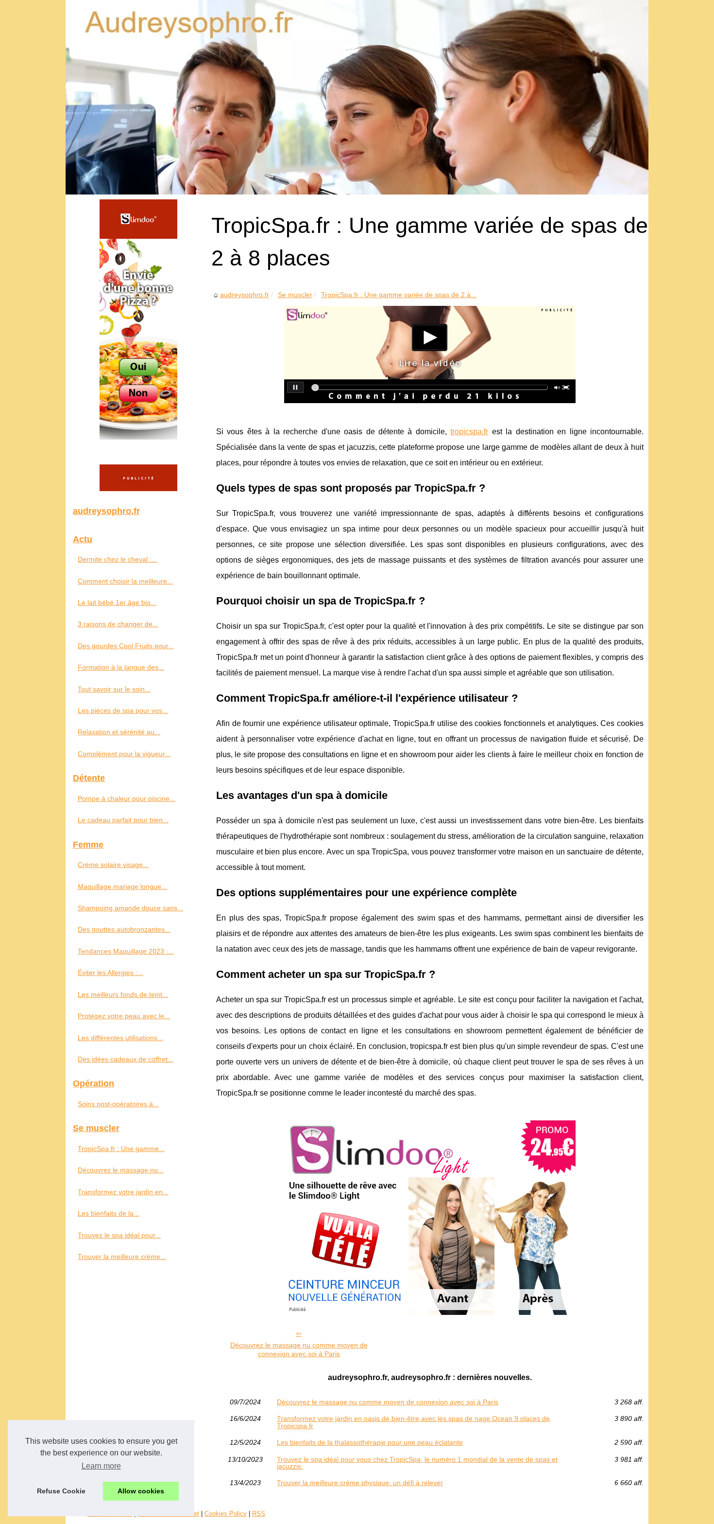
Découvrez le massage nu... (121, 1170)
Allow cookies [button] (141, 1491)
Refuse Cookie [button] (61, 1491)
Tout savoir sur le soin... (114, 689)
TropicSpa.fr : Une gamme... (121, 1148)
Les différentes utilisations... (120, 1038)
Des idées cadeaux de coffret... (125, 1059)
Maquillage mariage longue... (122, 886)
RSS (258, 1513)
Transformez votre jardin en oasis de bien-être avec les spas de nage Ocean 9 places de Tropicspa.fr (413, 1422)
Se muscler (295, 295)
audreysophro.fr (244, 295)
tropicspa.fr (469, 431)
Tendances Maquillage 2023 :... (126, 951)
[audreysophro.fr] (357, 97)
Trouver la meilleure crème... (122, 1256)
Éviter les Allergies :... (110, 972)
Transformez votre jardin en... (123, 1192)
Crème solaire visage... (113, 864)
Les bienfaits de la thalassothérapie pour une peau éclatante (370, 1442)
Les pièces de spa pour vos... (123, 710)
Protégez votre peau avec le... (124, 1016)
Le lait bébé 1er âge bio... (117, 602)
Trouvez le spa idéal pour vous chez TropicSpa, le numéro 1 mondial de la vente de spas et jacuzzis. (417, 1463)
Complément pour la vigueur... (124, 754)
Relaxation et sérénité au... (119, 732)
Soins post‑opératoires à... (118, 1104)
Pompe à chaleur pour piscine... (126, 798)
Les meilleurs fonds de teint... (123, 994)
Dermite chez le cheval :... (117, 559)
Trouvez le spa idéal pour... (119, 1235)
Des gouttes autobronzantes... (124, 929)
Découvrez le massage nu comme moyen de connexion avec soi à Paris (299, 1349)
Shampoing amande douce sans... (130, 908)
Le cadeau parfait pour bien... (123, 820)
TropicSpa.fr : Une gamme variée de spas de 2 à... (398, 295)
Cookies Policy (225, 1513)
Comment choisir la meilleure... (125, 581)
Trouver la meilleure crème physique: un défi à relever (360, 1482)
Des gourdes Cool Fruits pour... (126, 646)
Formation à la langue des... (121, 667)
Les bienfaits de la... (108, 1213)
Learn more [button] (101, 1466)
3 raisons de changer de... (118, 624)
